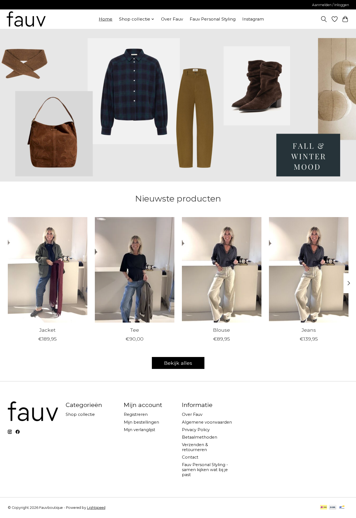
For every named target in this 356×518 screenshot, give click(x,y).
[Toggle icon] (324, 19)
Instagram (253, 19)
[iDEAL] (323, 507)
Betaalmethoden (199, 437)
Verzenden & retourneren (195, 447)
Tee (134, 330)
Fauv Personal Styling (213, 19)
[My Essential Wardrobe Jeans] (308, 270)
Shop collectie (80, 414)
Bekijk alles (178, 363)
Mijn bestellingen (141, 422)
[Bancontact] (341, 507)
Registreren (136, 414)
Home (105, 19)
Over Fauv (172, 19)
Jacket (47, 330)
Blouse (221, 330)
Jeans (308, 330)
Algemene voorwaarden (207, 422)
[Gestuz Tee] (134, 270)
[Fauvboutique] (26, 19)
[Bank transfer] (332, 507)
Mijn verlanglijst (139, 429)
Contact (190, 457)
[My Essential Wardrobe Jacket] (47, 270)
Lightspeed (96, 508)
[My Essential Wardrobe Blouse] (221, 270)
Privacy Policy (196, 429)
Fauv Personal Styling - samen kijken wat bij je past (205, 469)
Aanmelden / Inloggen (330, 5)
